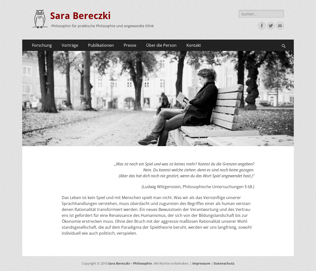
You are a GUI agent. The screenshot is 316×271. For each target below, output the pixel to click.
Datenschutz (224, 263)
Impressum (201, 263)
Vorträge (70, 45)
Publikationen (101, 45)
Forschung (42, 45)
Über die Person (161, 45)
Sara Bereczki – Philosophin (130, 263)
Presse (130, 45)
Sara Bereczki (80, 15)
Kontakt (193, 45)
